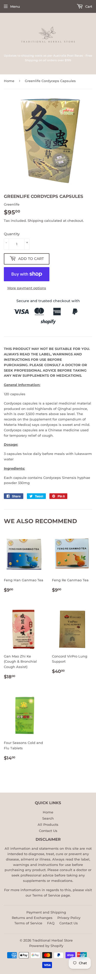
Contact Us (48, 831)
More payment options (26, 288)
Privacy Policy (68, 918)
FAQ (51, 923)
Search (48, 818)
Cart (88, 6)
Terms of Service (46, 895)
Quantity (12, 234)
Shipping (35, 220)
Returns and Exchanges (32, 918)
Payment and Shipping (46, 912)
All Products (48, 824)
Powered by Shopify (46, 946)
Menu (15, 6)
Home (9, 81)
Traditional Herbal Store (52, 940)
